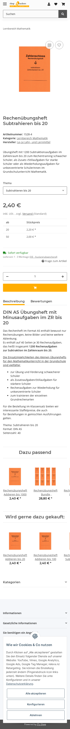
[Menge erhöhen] (63, 276)
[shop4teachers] (19, 4)
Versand (27, 213)
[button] (49, 4)
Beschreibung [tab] (14, 301)
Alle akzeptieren (36, 693)
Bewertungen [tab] (41, 301)
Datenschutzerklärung (19, 683)
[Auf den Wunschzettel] (59, 45)
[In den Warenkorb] (35, 288)
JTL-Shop (41, 724)
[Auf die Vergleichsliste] (49, 45)
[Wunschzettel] (55, 4)
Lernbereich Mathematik (32, 138)
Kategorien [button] (11, 582)
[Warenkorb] (63, 4)
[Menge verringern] (7, 276)
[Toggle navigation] (5, 2)
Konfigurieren (36, 704)
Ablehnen (36, 715)
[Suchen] (62, 14)
